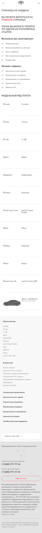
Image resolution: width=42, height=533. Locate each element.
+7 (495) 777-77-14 (11, 464)
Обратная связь (21, 478)
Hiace (5, 353)
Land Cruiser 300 (9, 355)
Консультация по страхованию (18, 79)
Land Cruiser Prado (10, 344)
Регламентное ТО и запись (13, 376)
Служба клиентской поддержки (15, 421)
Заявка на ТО (11, 87)
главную (7, 19)
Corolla (5, 326)
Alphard (6, 350)
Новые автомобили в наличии (18, 47)
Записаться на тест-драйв (16, 71)
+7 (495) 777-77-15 (11, 471)
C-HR (5, 332)
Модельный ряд (12, 43)
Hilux (5, 347)
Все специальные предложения (18, 55)
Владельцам (10, 60)
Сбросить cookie (8, 514)
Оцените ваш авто (13, 83)
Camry (5, 329)
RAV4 (5, 335)
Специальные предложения (14, 392)
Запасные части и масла (12, 370)
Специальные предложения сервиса (17, 379)
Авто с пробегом (12, 51)
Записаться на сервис (11, 416)
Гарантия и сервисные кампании (15, 373)
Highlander (7, 338)
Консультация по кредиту (16, 75)
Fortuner (6, 341)
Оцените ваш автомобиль (13, 402)
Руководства (7, 382)
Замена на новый (9, 385)
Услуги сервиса (9, 367)
